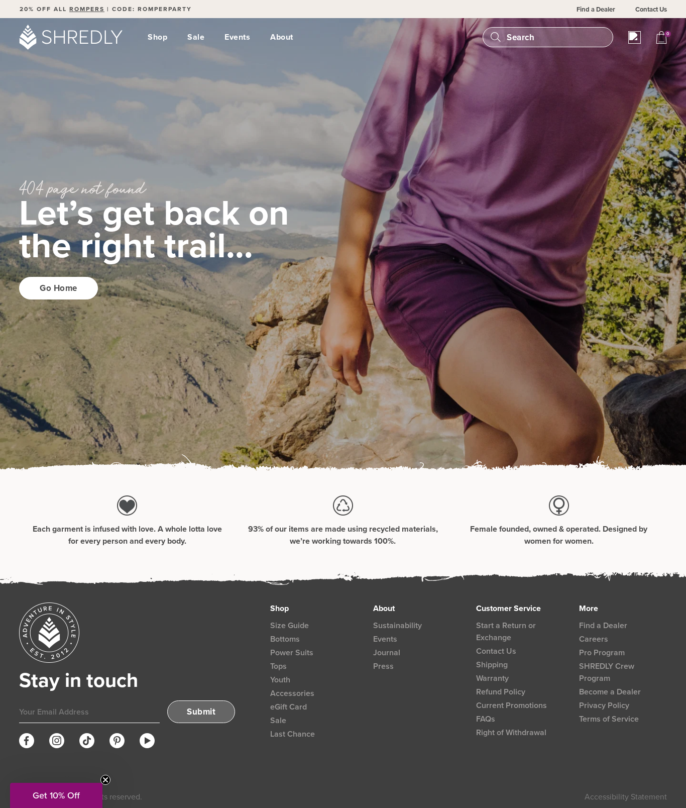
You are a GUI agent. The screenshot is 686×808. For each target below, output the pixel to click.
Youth (280, 679)
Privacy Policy (604, 705)
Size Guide (289, 625)
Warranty (492, 678)
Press (383, 666)
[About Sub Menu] (299, 37)
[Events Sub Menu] (256, 37)
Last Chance (292, 734)
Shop (157, 37)
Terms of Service (609, 719)
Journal (386, 652)
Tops (278, 666)
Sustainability (397, 625)
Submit (201, 711)
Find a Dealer (596, 9)
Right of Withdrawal (511, 732)
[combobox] (555, 37)
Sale (195, 37)
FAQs (485, 719)
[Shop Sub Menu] (173, 37)
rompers (86, 9)
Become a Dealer (610, 691)
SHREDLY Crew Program (606, 672)
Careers (593, 639)
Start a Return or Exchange (506, 631)
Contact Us (651, 9)
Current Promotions (511, 705)
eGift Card (288, 707)
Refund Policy (500, 691)
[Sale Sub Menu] (210, 37)
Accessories (292, 693)
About (281, 37)
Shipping (492, 664)
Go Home (58, 288)
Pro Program (602, 652)
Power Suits (291, 652)
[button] (56, 795)
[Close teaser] (105, 780)
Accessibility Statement (626, 796)
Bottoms (285, 639)
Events (237, 37)
